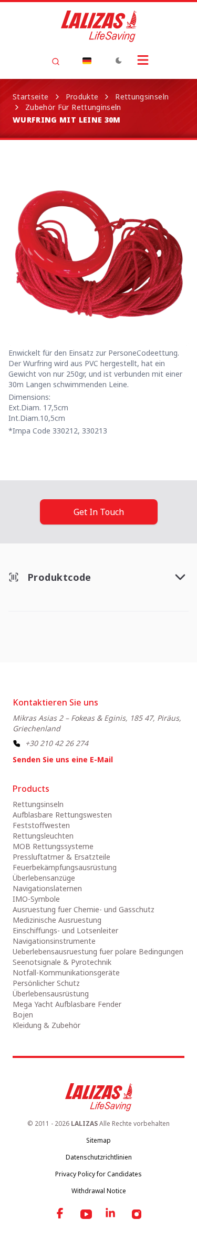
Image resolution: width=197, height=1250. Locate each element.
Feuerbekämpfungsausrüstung (65, 867)
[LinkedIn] (111, 1214)
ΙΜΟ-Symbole (36, 899)
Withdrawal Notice (98, 1190)
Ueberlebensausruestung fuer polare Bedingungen (98, 951)
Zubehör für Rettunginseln (73, 107)
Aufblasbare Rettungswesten (62, 815)
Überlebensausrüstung (51, 994)
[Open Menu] (142, 60)
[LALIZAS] (99, 26)
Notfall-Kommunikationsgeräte (66, 972)
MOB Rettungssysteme (53, 846)
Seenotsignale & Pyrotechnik (62, 962)
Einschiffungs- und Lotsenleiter (65, 930)
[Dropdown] (87, 60)
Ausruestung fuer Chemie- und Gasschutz (83, 909)
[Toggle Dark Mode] (118, 60)
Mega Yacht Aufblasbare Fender (67, 1004)
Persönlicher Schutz (46, 983)
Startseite (31, 97)
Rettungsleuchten (43, 836)
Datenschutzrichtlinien (99, 1157)
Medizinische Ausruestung (57, 920)
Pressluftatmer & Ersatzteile (61, 857)
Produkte (82, 97)
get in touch (99, 512)
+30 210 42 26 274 (56, 743)
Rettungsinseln (142, 97)
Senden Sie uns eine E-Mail (63, 759)
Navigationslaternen (47, 888)
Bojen (23, 1015)
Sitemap (98, 1140)
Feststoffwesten (41, 825)
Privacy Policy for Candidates (98, 1174)
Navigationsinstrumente (54, 941)
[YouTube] (86, 1214)
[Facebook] (61, 1214)
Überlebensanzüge (44, 878)
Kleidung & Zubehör (46, 1025)
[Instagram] (136, 1214)
